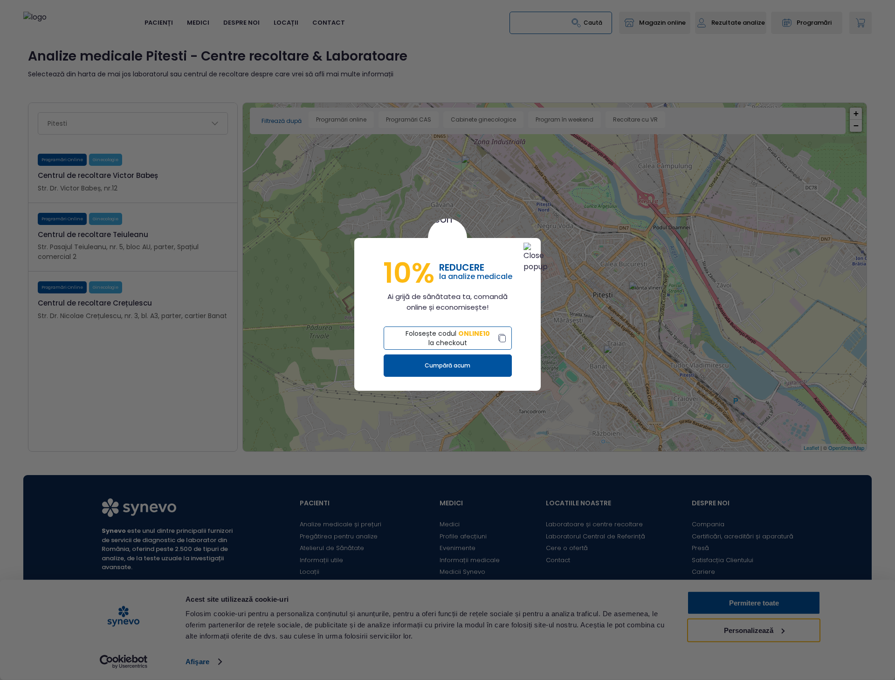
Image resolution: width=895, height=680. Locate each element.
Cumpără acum (447, 365)
